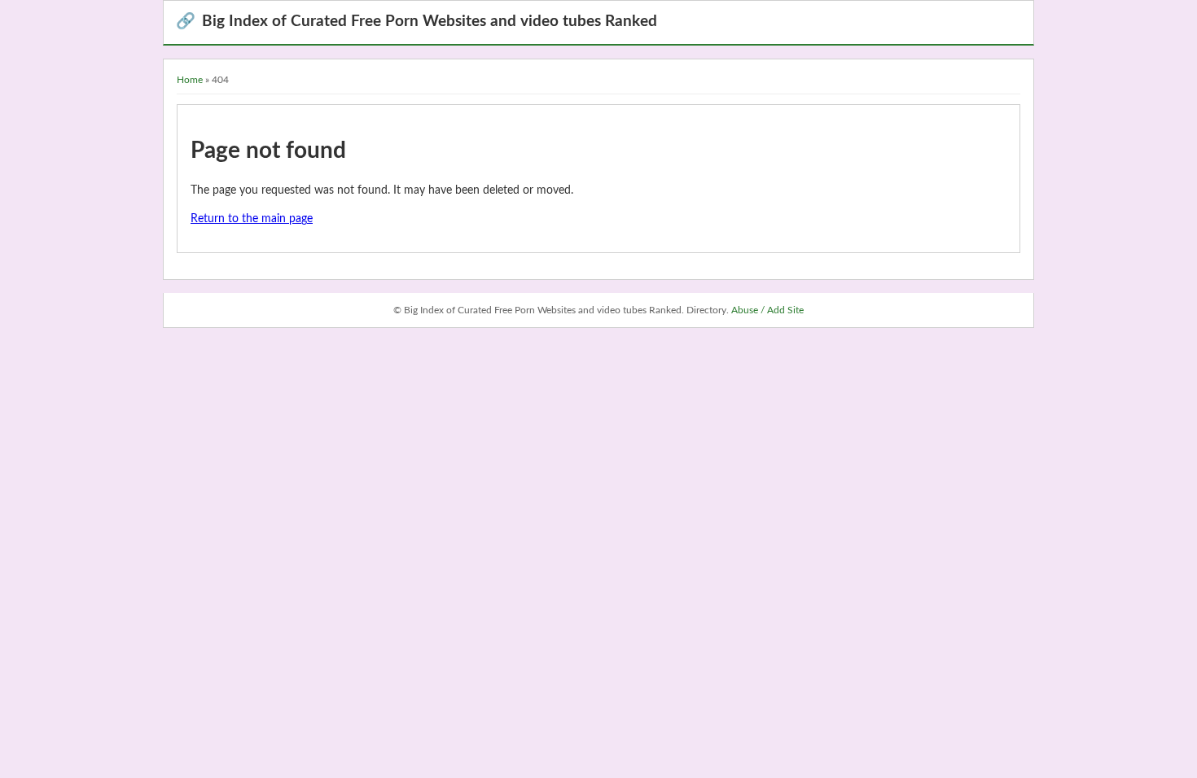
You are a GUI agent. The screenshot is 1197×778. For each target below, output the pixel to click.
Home (190, 80)
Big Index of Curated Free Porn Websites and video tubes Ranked (416, 21)
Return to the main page (252, 219)
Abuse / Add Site (767, 310)
